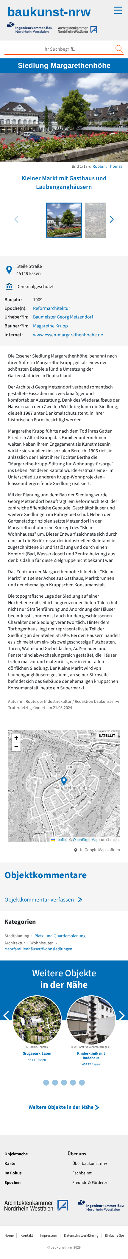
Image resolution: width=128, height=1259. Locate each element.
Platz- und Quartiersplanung (60, 936)
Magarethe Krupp (50, 326)
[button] (112, 219)
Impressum (48, 1235)
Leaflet (61, 839)
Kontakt (27, 1235)
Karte (9, 1163)
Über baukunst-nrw (89, 1163)
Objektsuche (16, 1154)
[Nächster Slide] (122, 1015)
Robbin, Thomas (107, 166)
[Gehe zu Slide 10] (82, 1083)
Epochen (12, 1182)
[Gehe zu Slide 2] (46, 1083)
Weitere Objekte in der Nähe (61, 1107)
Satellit (107, 735)
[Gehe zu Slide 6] (64, 1083)
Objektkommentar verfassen (39, 900)
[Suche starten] (119, 49)
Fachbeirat (82, 1173)
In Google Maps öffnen (99, 850)
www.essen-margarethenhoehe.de (68, 335)
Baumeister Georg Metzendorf (63, 317)
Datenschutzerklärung (81, 1235)
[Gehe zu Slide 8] (73, 1083)
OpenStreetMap (86, 839)
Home (9, 1235)
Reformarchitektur (51, 308)
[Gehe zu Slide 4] (55, 1083)
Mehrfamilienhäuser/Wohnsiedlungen (38, 949)
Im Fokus (12, 1173)
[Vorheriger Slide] (6, 1015)
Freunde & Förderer (89, 1182)
